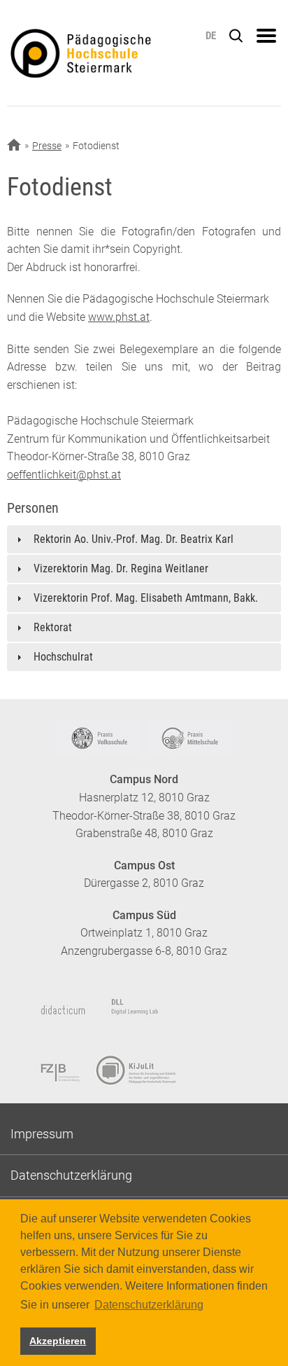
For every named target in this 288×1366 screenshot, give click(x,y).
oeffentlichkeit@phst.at (64, 474)
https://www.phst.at (104, 53)
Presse (47, 145)
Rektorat (53, 627)
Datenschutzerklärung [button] (148, 1305)
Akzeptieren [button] (57, 1340)
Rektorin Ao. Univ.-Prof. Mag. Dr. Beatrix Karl (133, 539)
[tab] (144, 539)
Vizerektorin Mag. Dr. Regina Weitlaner (121, 568)
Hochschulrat (63, 656)
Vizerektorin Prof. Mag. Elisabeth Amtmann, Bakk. (146, 598)
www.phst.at (119, 317)
